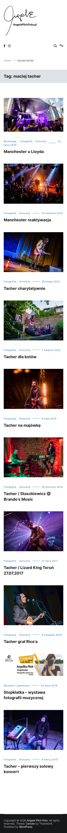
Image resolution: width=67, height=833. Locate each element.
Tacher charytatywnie (24, 288)
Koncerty (41, 141)
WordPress (25, 826)
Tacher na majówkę (22, 425)
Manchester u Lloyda (24, 151)
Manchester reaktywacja (27, 220)
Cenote (30, 823)
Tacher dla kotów (20, 356)
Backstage (10, 141)
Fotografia (26, 141)
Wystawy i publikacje (17, 685)
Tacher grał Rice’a (21, 641)
